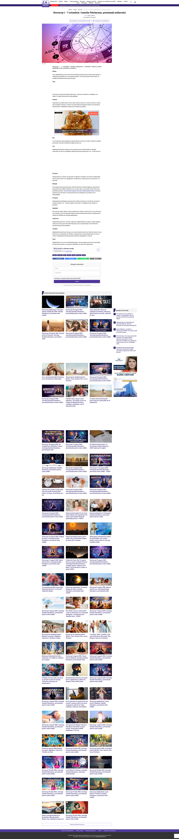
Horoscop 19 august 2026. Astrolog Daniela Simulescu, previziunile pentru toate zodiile (52, 400)
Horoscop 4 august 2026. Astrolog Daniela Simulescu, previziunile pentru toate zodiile (101, 679)
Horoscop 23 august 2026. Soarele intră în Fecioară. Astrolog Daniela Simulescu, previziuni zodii (53, 336)
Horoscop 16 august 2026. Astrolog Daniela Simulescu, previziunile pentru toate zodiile (76, 469)
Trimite (77, 281)
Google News (68, 251)
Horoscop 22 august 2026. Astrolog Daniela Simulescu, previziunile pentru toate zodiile (76, 335)
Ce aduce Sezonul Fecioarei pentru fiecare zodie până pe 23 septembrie (100, 400)
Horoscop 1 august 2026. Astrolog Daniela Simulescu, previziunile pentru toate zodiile (101, 726)
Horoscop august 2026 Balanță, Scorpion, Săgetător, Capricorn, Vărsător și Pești (52, 750)
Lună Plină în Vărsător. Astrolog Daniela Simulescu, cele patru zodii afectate (76, 772)
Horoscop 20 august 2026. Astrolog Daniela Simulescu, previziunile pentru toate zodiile (100, 379)
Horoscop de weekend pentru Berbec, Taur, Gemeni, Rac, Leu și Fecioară (76, 379)
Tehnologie (84, 3)
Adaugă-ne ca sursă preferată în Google (81, 20)
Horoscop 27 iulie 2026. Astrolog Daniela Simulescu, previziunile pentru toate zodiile (76, 793)
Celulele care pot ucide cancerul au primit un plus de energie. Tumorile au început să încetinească (52, 680)
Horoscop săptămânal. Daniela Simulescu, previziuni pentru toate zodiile (52, 469)
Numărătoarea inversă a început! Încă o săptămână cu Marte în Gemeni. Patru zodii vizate (76, 679)
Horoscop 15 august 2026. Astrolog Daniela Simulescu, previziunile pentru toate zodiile (76, 491)
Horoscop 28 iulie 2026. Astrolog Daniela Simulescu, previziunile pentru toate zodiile (52, 793)
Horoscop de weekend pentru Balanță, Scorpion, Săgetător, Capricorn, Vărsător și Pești (51, 636)
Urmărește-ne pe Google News (102, 20)
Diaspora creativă (91, 1)
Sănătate (119, 1)
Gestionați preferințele (90, 830)
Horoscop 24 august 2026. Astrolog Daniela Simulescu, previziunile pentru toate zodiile (76, 311)
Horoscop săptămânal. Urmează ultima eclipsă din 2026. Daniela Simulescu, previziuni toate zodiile (52, 312)
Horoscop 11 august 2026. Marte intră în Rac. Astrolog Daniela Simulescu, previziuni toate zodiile (52, 562)
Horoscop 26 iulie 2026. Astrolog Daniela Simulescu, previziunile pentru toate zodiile (76, 817)
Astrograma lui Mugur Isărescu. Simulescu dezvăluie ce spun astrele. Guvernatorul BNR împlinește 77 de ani (76, 727)
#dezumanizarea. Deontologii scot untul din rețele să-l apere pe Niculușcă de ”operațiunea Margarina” (126, 323)
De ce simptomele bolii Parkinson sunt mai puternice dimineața (53, 378)
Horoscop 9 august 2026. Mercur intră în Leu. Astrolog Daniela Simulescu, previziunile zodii (100, 589)
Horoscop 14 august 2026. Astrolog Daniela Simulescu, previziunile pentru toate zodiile (100, 491)
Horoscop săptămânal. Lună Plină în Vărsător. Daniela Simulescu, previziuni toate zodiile (99, 794)
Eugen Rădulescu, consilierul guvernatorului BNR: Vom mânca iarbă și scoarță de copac (126, 330)
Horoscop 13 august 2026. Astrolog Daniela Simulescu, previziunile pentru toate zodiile (52, 515)
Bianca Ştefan (91, 15)
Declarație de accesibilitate (110, 830)
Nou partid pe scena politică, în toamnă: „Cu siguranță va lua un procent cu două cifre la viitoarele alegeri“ (125, 316)
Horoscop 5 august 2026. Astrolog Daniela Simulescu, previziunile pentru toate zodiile (101, 658)
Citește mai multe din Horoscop (77, 824)
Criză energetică (74, 1)
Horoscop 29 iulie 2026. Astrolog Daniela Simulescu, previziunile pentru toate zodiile (100, 772)
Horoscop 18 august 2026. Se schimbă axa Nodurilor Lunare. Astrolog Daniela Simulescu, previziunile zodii (52, 447)
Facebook (59, 258)
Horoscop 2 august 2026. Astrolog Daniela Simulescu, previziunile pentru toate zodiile (53, 726)
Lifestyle (75, 9)
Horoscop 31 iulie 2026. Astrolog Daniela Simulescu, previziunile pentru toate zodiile (76, 750)
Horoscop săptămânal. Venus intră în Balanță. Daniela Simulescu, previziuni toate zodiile (99, 704)
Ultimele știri (53, 1)
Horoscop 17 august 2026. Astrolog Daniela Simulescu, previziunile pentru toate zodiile (76, 446)
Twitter (72, 258)
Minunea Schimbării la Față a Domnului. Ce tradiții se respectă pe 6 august (52, 658)
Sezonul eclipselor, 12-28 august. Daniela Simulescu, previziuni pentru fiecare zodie (100, 515)
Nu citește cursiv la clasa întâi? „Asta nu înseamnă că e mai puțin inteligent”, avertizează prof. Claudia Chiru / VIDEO (77, 613)
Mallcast (91, 3)
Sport (78, 3)
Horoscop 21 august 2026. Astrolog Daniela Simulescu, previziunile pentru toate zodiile (100, 335)
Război (66, 1)
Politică (61, 1)
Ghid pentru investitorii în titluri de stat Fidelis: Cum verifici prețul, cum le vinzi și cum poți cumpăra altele (100, 539)
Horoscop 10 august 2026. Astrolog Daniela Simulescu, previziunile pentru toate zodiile (100, 562)
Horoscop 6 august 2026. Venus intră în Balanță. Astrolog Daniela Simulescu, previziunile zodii (77, 658)
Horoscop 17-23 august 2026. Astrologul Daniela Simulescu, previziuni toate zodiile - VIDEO (100, 469)
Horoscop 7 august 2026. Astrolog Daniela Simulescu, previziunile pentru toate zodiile (101, 612)
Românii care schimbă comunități (107, 1)
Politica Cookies (79, 830)
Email (96, 258)
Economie (82, 1)
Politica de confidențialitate (67, 830)
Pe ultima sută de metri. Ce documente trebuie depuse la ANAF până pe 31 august (99, 446)
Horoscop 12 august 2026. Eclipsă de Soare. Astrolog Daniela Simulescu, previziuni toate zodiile (53, 539)
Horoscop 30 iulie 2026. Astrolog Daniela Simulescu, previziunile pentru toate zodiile (52, 772)
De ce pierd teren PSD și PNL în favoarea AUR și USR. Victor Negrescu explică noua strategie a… (81, 5)
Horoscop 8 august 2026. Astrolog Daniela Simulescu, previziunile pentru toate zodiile (53, 612)
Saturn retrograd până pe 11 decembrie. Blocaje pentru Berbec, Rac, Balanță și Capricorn (53, 817)
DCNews (45, 4)
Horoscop (80, 9)
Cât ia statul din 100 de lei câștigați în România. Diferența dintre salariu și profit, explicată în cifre (100, 312)
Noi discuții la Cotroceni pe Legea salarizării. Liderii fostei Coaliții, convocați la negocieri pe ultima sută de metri (126, 350)
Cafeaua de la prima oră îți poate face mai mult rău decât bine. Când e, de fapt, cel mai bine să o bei (52, 492)
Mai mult (98, 3)
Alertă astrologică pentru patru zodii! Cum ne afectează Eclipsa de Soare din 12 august (76, 538)
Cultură (126, 1)
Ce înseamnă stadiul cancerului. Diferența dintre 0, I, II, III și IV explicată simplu (52, 589)
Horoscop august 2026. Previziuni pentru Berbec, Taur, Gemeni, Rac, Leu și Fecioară (101, 750)
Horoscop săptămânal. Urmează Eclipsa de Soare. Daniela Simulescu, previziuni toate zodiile (76, 590)
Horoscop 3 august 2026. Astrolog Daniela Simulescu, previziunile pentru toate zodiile (53, 703)
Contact (99, 830)
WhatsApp (84, 258)
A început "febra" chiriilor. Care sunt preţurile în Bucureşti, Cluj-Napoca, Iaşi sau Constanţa (100, 636)
